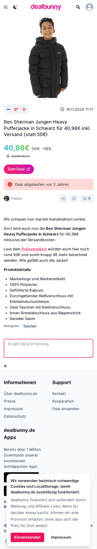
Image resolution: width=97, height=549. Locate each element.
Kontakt (59, 393)
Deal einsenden (65, 408)
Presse (10, 401)
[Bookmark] (73, 198)
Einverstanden (27, 537)
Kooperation (63, 401)
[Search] (78, 7)
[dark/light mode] (15, 7)
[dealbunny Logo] (47, 7)
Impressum (61, 537)
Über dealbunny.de (20, 393)
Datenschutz (15, 416)
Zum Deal (16, 169)
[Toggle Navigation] (5, 7)
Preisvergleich (34, 249)
